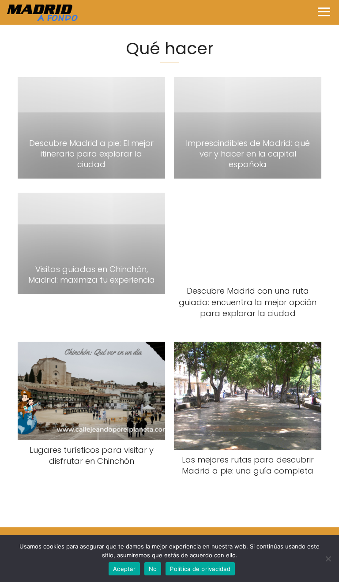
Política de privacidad (200, 568)
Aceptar (124, 568)
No (153, 568)
